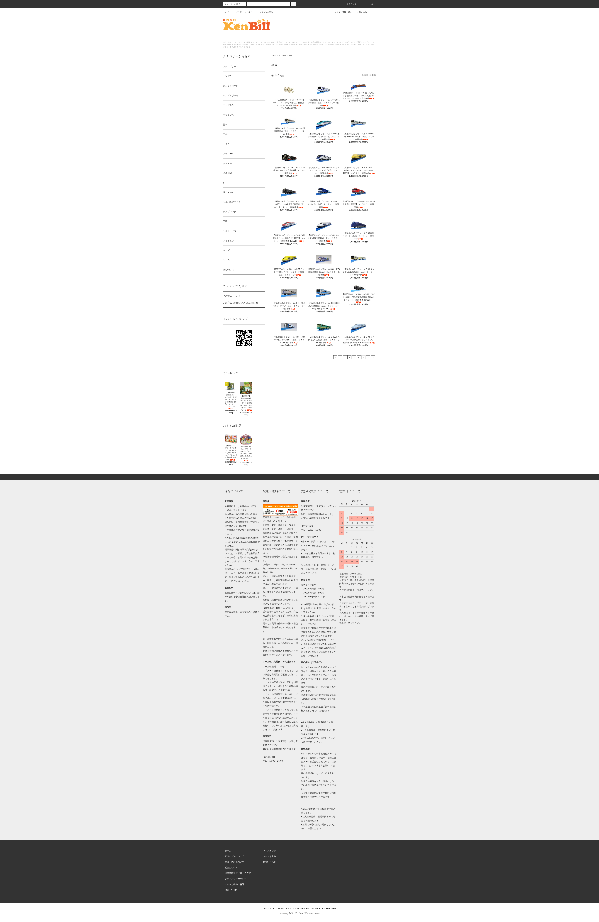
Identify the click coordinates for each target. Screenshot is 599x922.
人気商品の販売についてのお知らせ (240, 302)
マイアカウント (270, 850)
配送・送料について (234, 862)
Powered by (283, 914)
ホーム (226, 12)
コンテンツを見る (265, 12)
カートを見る (269, 856)
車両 (290, 55)
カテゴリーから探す (243, 12)
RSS (227, 890)
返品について (231, 867)
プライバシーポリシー (235, 879)
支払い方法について (234, 856)
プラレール (282, 55)
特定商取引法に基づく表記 (238, 873)
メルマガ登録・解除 (343, 12)
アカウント (352, 4)
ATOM (234, 890)
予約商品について (232, 296)
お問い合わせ (363, 12)
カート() (369, 4)
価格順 (364, 75)
